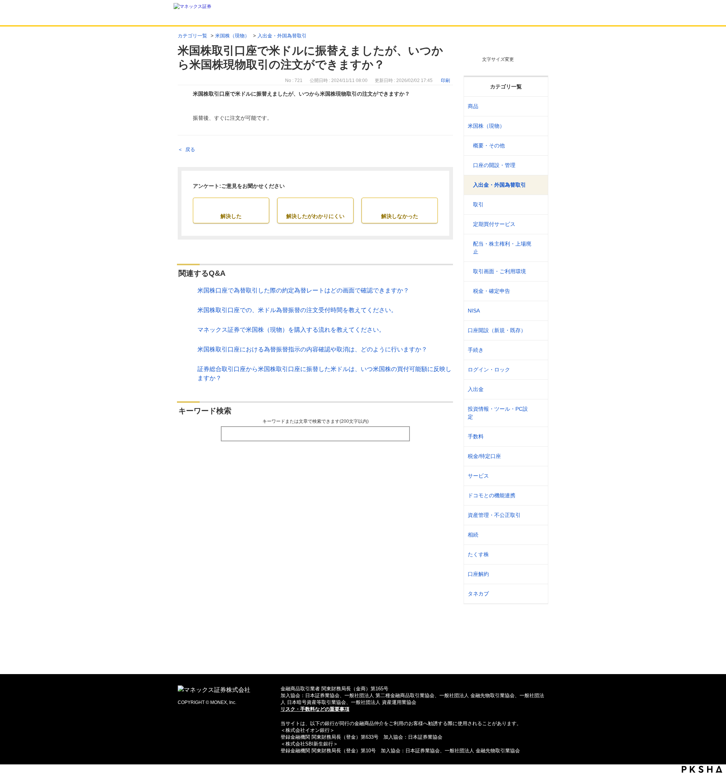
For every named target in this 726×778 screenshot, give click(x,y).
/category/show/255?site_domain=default (537, 456)
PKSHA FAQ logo (702, 769)
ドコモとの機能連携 (491, 495)
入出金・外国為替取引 (282, 36)
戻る (190, 149)
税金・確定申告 (491, 291)
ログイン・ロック (489, 370)
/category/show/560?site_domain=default (537, 126)
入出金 (476, 389)
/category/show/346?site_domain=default (537, 310)
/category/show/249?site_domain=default (537, 389)
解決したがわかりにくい (315, 216)
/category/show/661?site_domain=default (537, 495)
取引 (478, 204)
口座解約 (478, 574)
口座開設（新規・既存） (497, 330)
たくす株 (478, 554)
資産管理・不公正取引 (494, 515)
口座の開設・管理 (494, 165)
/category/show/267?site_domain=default (537, 106)
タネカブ (478, 594)
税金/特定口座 (484, 456)
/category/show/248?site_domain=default (537, 534)
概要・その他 (489, 145)
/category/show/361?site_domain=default (537, 369)
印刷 (445, 80)
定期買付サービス (494, 224)
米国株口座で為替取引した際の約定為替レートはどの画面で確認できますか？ (303, 290)
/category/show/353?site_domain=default (537, 476)
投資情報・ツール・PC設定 (498, 413)
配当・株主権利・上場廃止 (502, 248)
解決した (231, 216)
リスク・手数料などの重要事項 (315, 709)
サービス (478, 476)
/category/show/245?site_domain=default (537, 350)
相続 (473, 535)
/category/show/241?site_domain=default (537, 330)
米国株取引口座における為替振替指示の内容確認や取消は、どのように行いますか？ (312, 349)
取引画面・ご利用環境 (499, 271)
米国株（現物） (232, 36)
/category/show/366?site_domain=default (537, 515)
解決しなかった (399, 216)
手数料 (476, 436)
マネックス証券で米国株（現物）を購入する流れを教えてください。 (291, 329)
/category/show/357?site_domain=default (537, 413)
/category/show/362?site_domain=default (537, 436)
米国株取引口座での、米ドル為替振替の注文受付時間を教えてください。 (297, 310)
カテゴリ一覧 (192, 36)
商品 (473, 106)
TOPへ (363, 656)
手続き (476, 350)
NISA (474, 311)
